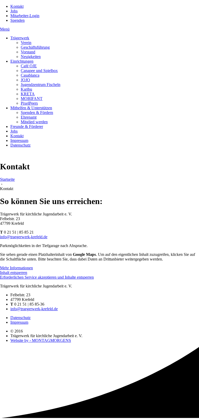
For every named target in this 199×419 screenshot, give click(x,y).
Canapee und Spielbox (39, 70)
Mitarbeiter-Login (24, 15)
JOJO (25, 80)
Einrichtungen (21, 61)
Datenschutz (20, 145)
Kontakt (17, 6)
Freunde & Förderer (26, 126)
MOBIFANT (31, 98)
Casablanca (30, 75)
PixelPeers (29, 103)
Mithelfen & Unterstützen (31, 108)
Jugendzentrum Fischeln (40, 84)
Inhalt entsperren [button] (13, 272)
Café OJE (29, 66)
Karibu (26, 89)
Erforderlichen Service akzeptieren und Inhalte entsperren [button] (47, 277)
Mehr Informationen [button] (16, 268)
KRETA (28, 94)
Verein (26, 42)
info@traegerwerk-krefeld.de (23, 237)
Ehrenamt (29, 117)
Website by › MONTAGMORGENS (40, 340)
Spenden (17, 20)
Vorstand (28, 52)
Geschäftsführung (35, 47)
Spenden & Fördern (37, 112)
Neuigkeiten (31, 56)
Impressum (19, 140)
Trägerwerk (19, 38)
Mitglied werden (34, 122)
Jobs (14, 11)
